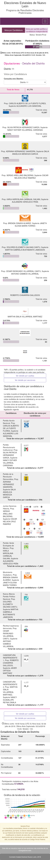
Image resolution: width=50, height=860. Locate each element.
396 (45, 160)
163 (19, 751)
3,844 (44, 232)
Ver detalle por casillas (25, 375)
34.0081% (40, 773)
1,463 (44, 208)
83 (46, 341)
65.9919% (40, 751)
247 (19, 744)
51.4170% (40, 758)
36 (19, 764)
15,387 (44, 112)
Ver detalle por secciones (25, 380)
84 (19, 773)
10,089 (44, 184)
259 (45, 280)
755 (45, 256)
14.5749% (40, 764)
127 (19, 758)
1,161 (44, 360)
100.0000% (40, 744)
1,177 (44, 323)
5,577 (44, 136)
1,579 (44, 301)
